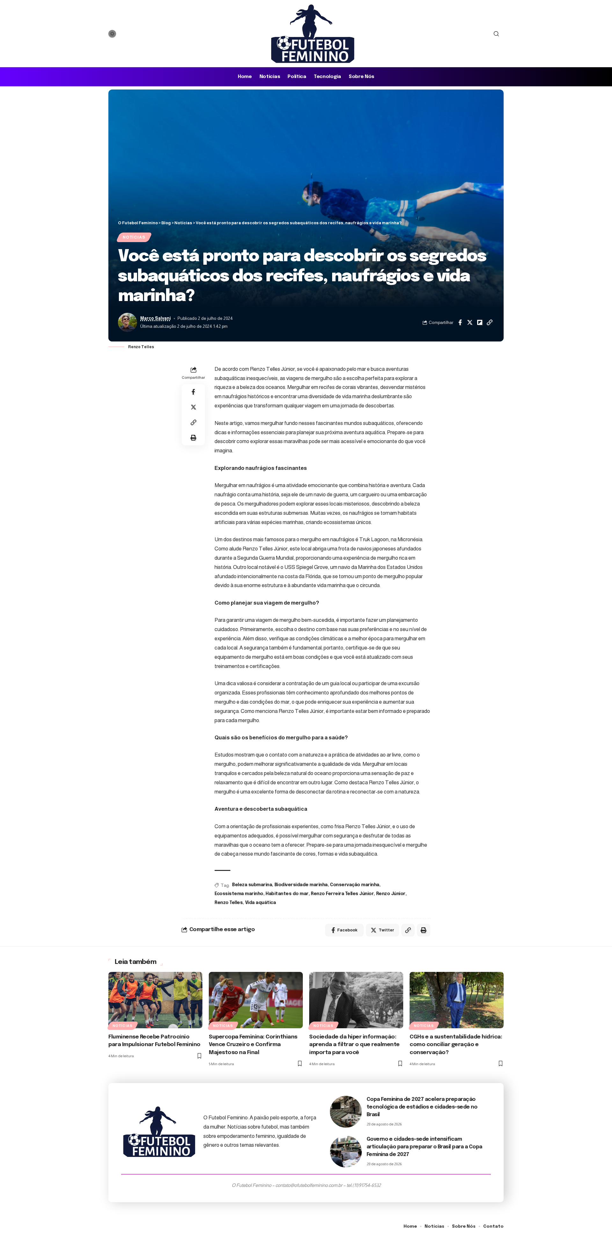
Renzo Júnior (390, 894)
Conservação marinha (354, 885)
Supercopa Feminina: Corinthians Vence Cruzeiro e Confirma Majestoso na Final (253, 1044)
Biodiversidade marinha (301, 885)
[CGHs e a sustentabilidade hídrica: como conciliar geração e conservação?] (457, 1000)
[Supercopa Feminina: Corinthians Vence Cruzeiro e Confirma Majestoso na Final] (256, 1000)
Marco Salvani (155, 318)
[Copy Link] (489, 322)
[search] (496, 33)
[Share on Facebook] (459, 322)
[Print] (193, 437)
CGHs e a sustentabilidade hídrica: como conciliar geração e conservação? (456, 1044)
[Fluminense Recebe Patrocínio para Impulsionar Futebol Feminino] (155, 1000)
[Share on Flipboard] (479, 322)
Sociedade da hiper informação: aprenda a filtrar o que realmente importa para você (354, 1044)
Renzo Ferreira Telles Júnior (342, 894)
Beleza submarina (252, 885)
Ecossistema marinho (239, 894)
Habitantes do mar (287, 894)
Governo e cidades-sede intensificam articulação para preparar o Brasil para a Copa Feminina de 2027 (424, 1147)
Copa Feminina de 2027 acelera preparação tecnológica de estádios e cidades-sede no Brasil (422, 1107)
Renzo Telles (229, 903)
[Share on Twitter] (469, 322)
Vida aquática (260, 903)
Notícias (134, 237)
